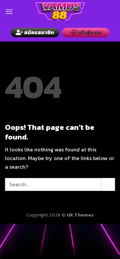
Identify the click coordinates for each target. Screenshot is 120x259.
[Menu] (9, 11)
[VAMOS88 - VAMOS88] (60, 12)
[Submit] (108, 184)
